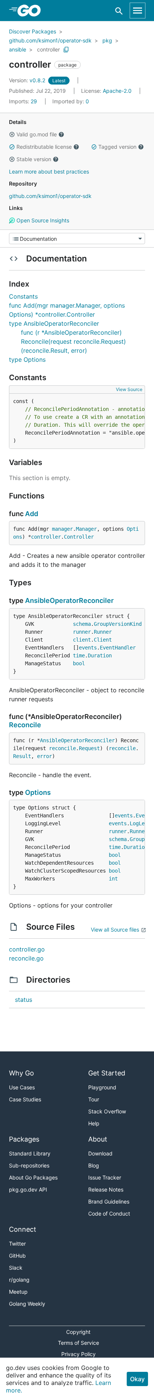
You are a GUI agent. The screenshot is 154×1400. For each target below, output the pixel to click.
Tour (93, 1099)
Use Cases (22, 1087)
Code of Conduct (109, 1213)
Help (93, 1123)
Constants (23, 296)
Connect (22, 1229)
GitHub (17, 1255)
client (82, 640)
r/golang (19, 1279)
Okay (137, 1379)
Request (89, 748)
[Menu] (77, 238)
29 (23, 101)
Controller (79, 537)
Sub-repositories (29, 1165)
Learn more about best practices (49, 171)
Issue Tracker (104, 1177)
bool (79, 663)
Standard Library (29, 1153)
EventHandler (118, 648)
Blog (93, 1165)
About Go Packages (33, 1177)
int (113, 879)
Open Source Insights (42, 220)
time (79, 655)
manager (62, 529)
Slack (15, 1267)
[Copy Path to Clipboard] (66, 49)
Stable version (34, 159)
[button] (12, 134)
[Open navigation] (137, 10)
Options (38, 792)
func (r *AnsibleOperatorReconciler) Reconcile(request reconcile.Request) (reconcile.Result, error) (73, 341)
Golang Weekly (27, 1303)
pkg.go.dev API (28, 1189)
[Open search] (119, 10)
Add (31, 514)
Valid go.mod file (36, 134)
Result (22, 756)
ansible (17, 49)
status (23, 999)
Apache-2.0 (117, 91)
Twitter (17, 1243)
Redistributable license (44, 146)
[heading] (31, 11)
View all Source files (115, 929)
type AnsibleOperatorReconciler (54, 323)
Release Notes (105, 1189)
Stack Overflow (107, 1111)
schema (82, 624)
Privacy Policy (78, 1354)
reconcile (62, 748)
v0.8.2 (28, 80)
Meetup (18, 1291)
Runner (103, 632)
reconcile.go (26, 958)
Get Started (106, 1073)
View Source (129, 389)
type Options (27, 359)
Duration (100, 655)
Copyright (78, 1332)
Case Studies (25, 1099)
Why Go (21, 1073)
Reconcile (25, 725)
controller (48, 49)
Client (103, 640)
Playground (102, 1087)
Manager (86, 529)
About (97, 1139)
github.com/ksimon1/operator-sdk (50, 40)
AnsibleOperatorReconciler (69, 600)
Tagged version (117, 146)
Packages (24, 1139)
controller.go (27, 949)
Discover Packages (32, 31)
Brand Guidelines (108, 1201)
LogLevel (142, 823)
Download (100, 1153)
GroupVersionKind (118, 624)
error (44, 756)
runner (82, 632)
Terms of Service (78, 1343)
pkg (107, 40)
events (88, 648)
